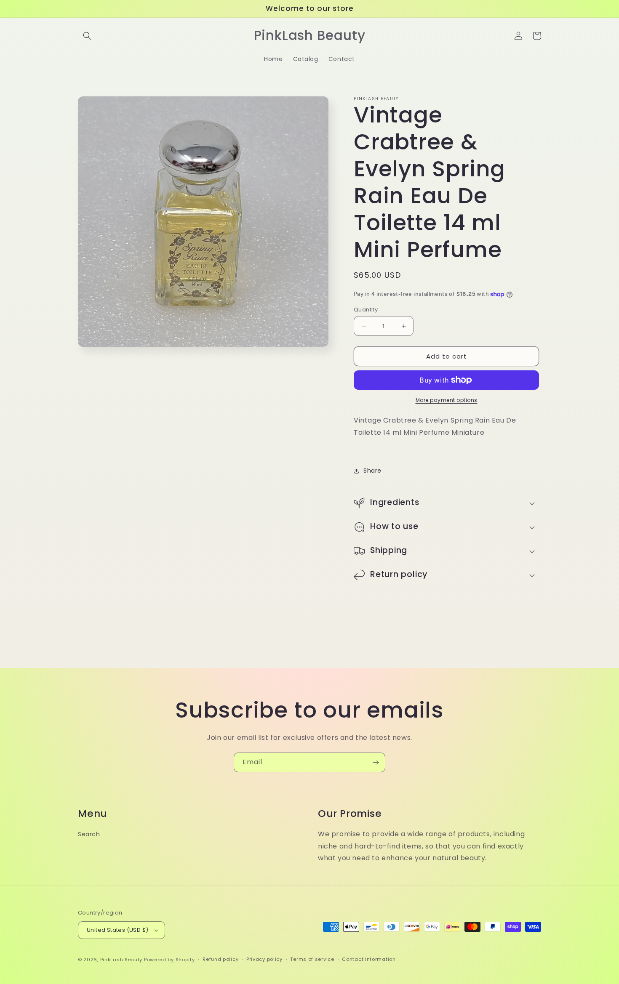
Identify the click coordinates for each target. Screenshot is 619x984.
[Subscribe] (375, 762)
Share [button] (372, 470)
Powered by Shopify (169, 959)
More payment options (447, 400)
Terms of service (312, 959)
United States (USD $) (117, 930)
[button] (87, 36)
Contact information (368, 959)
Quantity (366, 310)
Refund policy (220, 959)
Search (89, 834)
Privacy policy (264, 959)
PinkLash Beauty (121, 959)
